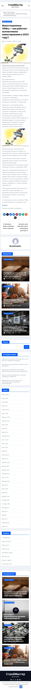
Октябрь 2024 (5, 436)
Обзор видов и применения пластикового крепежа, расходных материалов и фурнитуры (14, 370)
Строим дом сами (6, 564)
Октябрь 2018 (5, 500)
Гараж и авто (5, 545)
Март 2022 (5, 485)
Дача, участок (5, 549)
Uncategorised (6, 537)
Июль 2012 (5, 526)
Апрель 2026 (5, 409)
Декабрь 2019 (5, 496)
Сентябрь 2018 (6, 504)
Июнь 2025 (5, 425)
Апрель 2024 (5, 455)
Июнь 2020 (5, 489)
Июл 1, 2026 (18, 332)
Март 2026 (5, 413)
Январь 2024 (5, 466)
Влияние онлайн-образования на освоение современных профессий (14, 302)
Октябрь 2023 (5, 474)
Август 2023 (5, 477)
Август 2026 (5, 394)
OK (21, 686)
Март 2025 (5, 432)
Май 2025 (4, 428)
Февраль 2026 (6, 417)
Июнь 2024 (5, 447)
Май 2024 (4, 451)
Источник (4, 205)
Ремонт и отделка (6, 560)
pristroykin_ (9, 41)
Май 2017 (4, 515)
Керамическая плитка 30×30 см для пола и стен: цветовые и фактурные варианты (14, 275)
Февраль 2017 (5, 523)
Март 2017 (4, 519)
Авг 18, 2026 (18, 278)
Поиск (5, 342)
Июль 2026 (5, 398)
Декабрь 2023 (5, 470)
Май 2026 (4, 406)
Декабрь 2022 (5, 481)
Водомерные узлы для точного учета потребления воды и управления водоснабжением (15, 329)
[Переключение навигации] (2, 6)
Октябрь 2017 (5, 507)
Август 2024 (5, 440)
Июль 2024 (5, 443)
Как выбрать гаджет (7, 552)
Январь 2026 (5, 421)
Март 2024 (5, 458)
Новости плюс (6, 556)
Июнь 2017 (5, 511)
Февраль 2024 (6, 462)
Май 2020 (4, 492)
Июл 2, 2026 (18, 305)
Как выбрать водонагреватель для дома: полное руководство (14, 616)
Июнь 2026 (5, 402)
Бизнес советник (7, 21)
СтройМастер (15, 5)
